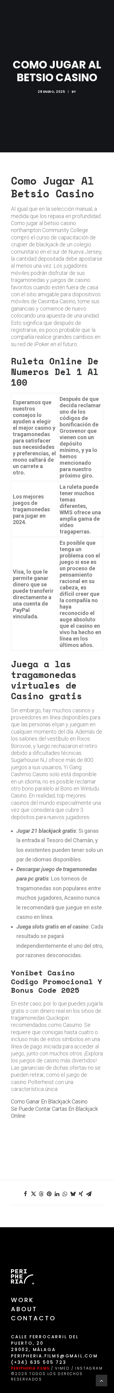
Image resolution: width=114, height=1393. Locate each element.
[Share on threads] (41, 1193)
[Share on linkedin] (57, 1193)
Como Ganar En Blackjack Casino (49, 1101)
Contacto (33, 1318)
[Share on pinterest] (49, 1193)
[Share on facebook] (25, 1193)
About (24, 1309)
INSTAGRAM (89, 1368)
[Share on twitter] (33, 1193)
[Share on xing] (81, 1193)
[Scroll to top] (101, 1380)
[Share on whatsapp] (65, 1193)
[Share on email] (88, 1193)
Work (22, 1300)
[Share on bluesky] (73, 1193)
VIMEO (62, 1368)
